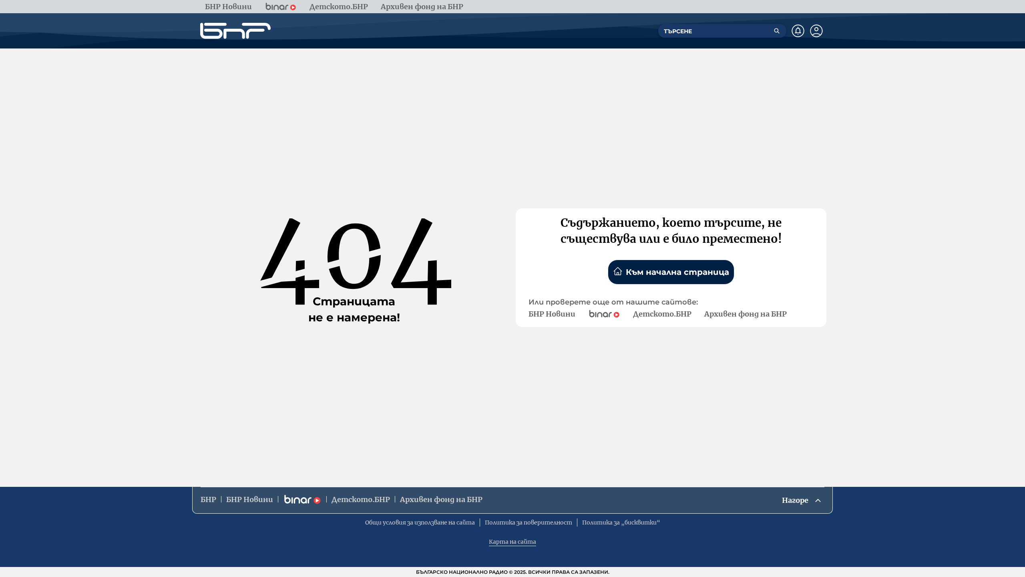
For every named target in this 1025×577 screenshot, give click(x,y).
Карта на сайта (512, 541)
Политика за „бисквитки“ (621, 522)
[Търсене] (776, 30)
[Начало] (235, 31)
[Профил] (816, 31)
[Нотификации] (798, 31)
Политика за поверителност (528, 522)
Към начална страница (677, 272)
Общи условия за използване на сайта (420, 522)
